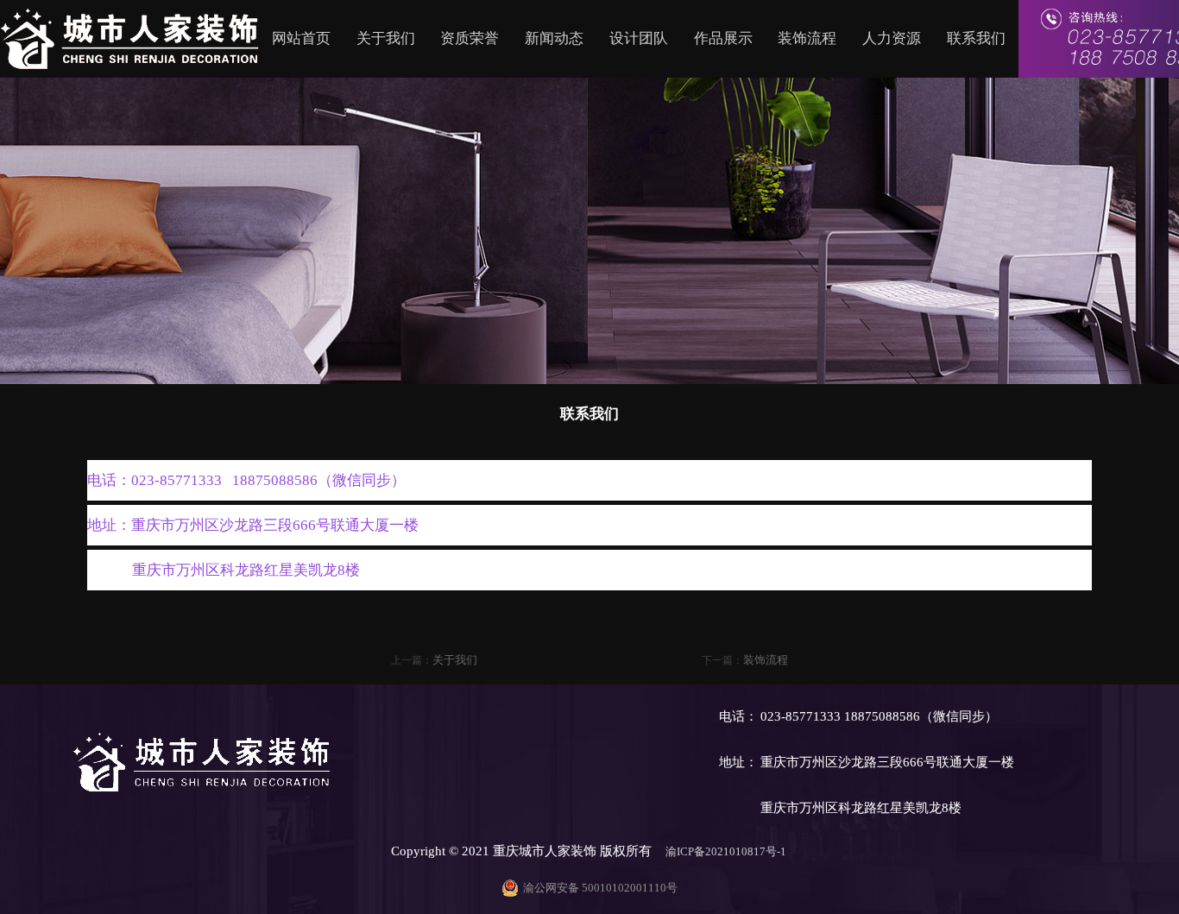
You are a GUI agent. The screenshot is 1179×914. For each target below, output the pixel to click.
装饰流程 (807, 38)
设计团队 (638, 38)
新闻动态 (554, 38)
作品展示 (723, 38)
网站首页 (301, 38)
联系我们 (976, 38)
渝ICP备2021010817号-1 (727, 851)
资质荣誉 (469, 38)
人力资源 (891, 38)
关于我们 (385, 38)
